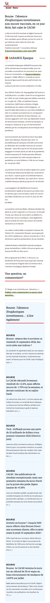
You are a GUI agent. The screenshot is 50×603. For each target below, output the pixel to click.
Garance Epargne (33, 74)
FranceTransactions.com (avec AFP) (20, 51)
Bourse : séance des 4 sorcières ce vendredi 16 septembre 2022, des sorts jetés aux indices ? (24, 342)
